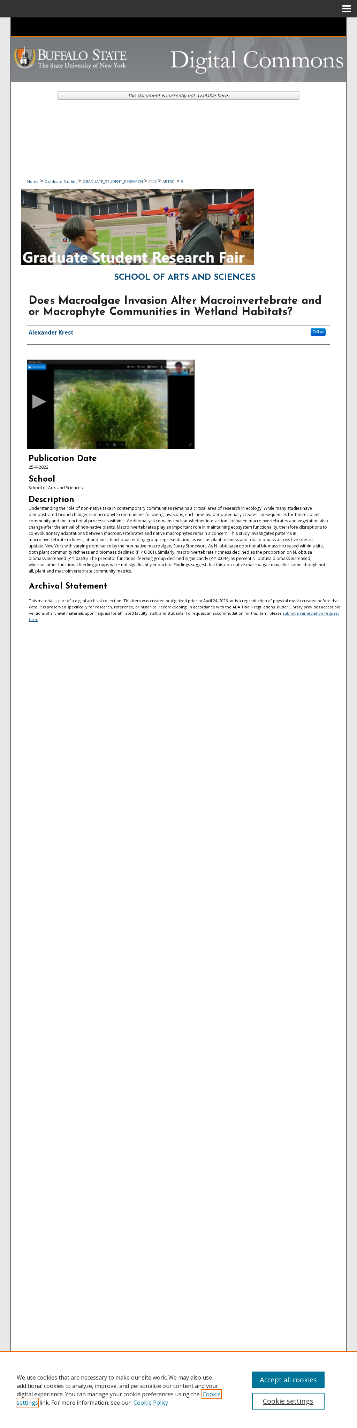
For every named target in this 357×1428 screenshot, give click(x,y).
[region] (178, 1389)
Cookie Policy (151, 1402)
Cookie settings (288, 1401)
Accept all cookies (288, 1379)
